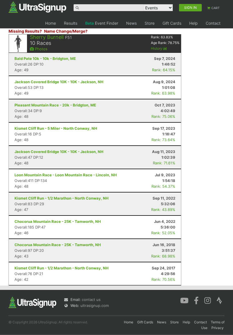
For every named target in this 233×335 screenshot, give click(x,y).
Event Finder (101, 23)
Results (70, 23)
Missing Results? (25, 31)
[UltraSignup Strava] (219, 300)
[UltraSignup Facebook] (196, 300)
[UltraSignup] (37, 7)
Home (50, 23)
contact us (91, 299)
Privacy (217, 328)
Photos (40, 49)
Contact (213, 23)
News (131, 23)
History (157, 48)
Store (150, 23)
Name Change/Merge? (66, 31)
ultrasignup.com (94, 305)
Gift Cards (172, 23)
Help (193, 23)
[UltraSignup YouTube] (184, 300)
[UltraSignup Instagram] (207, 300)
